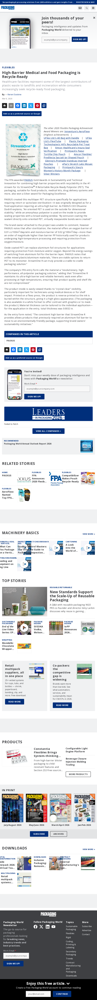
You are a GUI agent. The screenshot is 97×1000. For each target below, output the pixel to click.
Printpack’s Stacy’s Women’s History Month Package (63, 169)
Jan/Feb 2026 (84, 825)
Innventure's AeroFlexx (77, 131)
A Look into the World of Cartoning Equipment (72, 547)
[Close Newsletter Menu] (94, 17)
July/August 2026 (12, 825)
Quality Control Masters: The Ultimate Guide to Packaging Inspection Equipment (32, 549)
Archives (58, 834)
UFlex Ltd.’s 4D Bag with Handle (61, 137)
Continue (62, 994)
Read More (14, 701)
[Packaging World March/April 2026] (60, 808)
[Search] (86, 7)
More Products (78, 774)
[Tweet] (30, 105)
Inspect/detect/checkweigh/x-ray (34, 542)
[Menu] (93, 7)
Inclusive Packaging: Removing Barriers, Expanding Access (40, 863)
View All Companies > (48, 431)
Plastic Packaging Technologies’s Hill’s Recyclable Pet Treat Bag (67, 144)
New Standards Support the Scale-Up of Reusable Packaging (72, 596)
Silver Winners (52, 173)
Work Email (30, 384)
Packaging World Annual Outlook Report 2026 (28, 443)
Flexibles (8, 67)
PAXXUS (28, 180)
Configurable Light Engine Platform (77, 750)
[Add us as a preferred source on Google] (43, 105)
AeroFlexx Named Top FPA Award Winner (8, 494)
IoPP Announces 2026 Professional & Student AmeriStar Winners (71, 629)
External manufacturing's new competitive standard (69, 864)
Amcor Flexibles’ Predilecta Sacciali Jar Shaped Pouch (68, 156)
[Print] (4, 105)
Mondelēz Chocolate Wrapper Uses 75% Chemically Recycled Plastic (8, 646)
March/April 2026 (60, 825)
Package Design (38, 622)
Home (5, 472)
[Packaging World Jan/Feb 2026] (84, 808)
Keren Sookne (14, 94)
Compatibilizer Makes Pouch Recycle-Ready (70, 478)
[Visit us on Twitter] (41, 926)
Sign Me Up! (79, 39)
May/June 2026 (36, 825)
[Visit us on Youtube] (53, 926)
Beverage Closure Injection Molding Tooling (76, 761)
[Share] (17, 105)
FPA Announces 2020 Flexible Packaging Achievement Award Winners (39, 478)
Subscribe (39, 834)
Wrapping (7, 640)
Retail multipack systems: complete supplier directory (7, 879)
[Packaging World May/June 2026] (36, 808)
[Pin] (37, 105)
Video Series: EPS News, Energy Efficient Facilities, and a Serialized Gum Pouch (8, 629)
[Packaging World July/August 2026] (12, 808)
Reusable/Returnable (61, 587)
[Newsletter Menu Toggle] (80, 7)
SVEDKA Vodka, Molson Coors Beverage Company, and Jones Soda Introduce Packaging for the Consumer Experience (40, 629)
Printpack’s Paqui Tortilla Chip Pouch (64, 152)
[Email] (11, 105)
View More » (89, 534)
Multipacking (8, 873)
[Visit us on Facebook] (35, 926)
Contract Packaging (65, 858)
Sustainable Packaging (8, 622)
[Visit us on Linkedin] (48, 926)
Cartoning (71, 541)
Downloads (40, 857)
